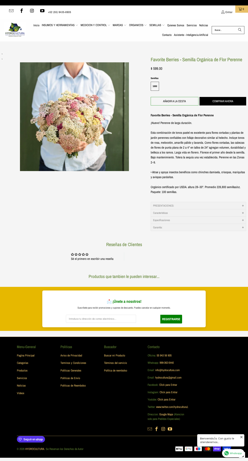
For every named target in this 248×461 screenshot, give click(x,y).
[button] (60, 25)
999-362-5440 (166, 363)
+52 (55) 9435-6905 (59, 12)
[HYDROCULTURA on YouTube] (42, 11)
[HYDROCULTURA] (15, 30)
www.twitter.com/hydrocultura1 (172, 407)
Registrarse (171, 319)
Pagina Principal (25, 355)
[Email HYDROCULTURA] (11, 11)
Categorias (22, 363)
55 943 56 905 (164, 355)
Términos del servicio (115, 363)
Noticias (21, 385)
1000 (155, 86)
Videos (20, 393)
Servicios (22, 378)
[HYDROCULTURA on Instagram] (32, 11)
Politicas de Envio (70, 378)
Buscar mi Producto (114, 355)
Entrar (229, 12)
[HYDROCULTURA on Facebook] (21, 11)
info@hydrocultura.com (167, 370)
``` (74, 111)
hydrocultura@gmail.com (168, 377)
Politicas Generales (70, 370)
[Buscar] (239, 30)
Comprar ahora (222, 101)
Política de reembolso (115, 370)
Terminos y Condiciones (73, 363)
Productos (22, 370)
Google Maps (166, 414)
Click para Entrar (168, 385)
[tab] (198, 205)
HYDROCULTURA (34, 449)
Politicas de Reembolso (73, 385)
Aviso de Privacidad (71, 355)
